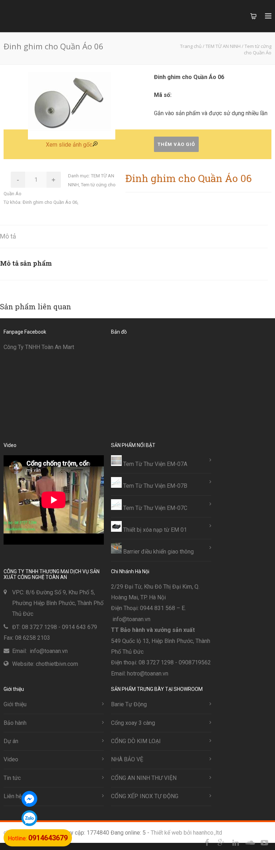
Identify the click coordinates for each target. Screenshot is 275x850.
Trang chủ (191, 46)
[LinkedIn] (235, 843)
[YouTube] (264, 843)
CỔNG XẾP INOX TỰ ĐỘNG (144, 796)
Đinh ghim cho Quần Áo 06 (50, 202)
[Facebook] (207, 843)
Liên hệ (12, 796)
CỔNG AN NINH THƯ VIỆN (144, 778)
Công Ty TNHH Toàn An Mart (39, 347)
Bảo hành (15, 722)
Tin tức (12, 778)
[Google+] (221, 843)
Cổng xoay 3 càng (133, 722)
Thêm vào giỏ (176, 144)
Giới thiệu (15, 704)
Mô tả (8, 236)
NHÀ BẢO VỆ (127, 759)
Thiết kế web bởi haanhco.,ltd (186, 832)
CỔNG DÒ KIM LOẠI (136, 741)
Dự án (11, 741)
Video (11, 759)
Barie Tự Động (129, 704)
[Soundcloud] (250, 843)
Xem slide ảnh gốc (69, 144)
